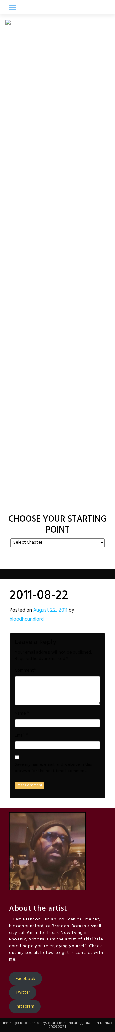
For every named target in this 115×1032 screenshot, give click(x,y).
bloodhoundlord (27, 619)
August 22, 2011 (50, 610)
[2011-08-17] (48, 504)
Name (20, 713)
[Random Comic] (57, 504)
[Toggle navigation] (12, 7)
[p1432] (75, 504)
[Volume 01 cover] (40, 504)
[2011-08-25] (66, 504)
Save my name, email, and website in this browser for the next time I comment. (53, 768)
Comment (24, 671)
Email (20, 735)
